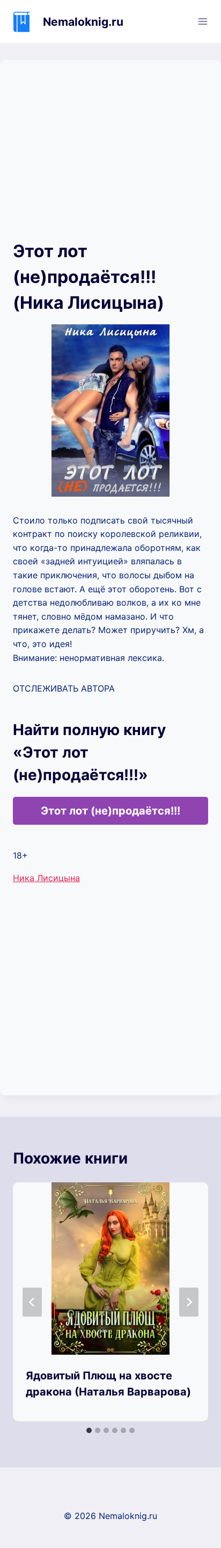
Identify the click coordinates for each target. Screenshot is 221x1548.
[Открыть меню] (202, 21)
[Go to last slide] (32, 1302)
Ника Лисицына (46, 878)
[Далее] (188, 1302)
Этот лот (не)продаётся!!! (110, 810)
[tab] (89, 1430)
